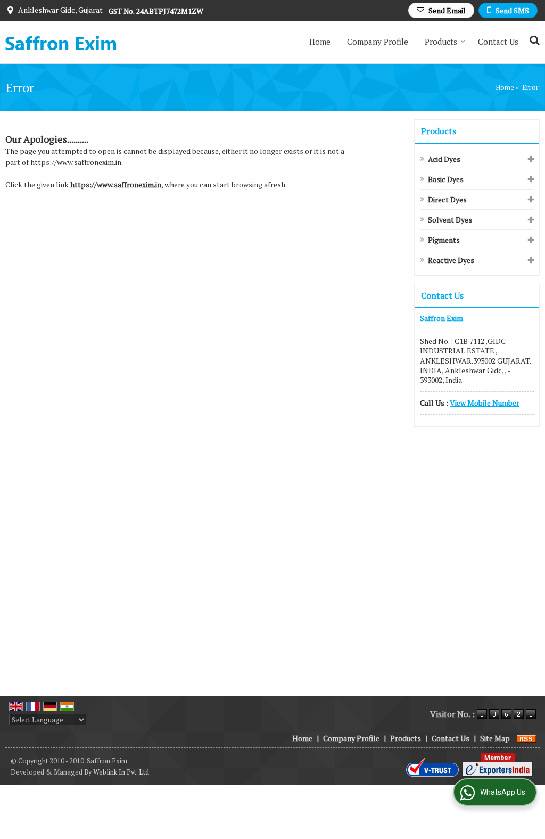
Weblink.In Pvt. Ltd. (122, 772)
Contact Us (498, 41)
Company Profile (377, 41)
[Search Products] (533, 40)
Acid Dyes (444, 159)
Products (441, 41)
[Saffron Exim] (61, 42)
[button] (484, 403)
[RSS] (526, 738)
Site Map (495, 738)
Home (320, 41)
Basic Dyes (446, 179)
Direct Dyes (447, 199)
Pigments (444, 240)
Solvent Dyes (450, 220)
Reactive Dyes (451, 260)
